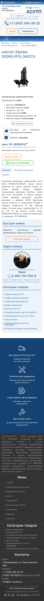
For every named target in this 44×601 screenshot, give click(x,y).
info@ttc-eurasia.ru (32, 2)
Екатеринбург (8, 2)
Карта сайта (34, 591)
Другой (20, 15)
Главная (9, 482)
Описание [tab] (6, 170)
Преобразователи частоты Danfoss (20, 312)
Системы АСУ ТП (12, 309)
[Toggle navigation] (6, 39)
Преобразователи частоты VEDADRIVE (17, 324)
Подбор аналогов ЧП (14, 294)
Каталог (9, 496)
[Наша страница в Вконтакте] (5, 595)
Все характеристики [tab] (23, 170)
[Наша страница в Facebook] (9, 595)
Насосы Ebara (11, 319)
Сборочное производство (16, 301)
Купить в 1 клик (12, 157)
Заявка (12, 31)
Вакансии (10, 514)
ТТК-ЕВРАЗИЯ (36, 595)
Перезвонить (28, 31)
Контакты (10, 518)
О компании (11, 509)
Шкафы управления (13, 305)
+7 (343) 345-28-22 (13, 572)
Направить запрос (22, 239)
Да (12, 15)
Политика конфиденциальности (17, 591)
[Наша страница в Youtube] (13, 595)
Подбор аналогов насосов (16, 298)
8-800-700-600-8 (24, 276)
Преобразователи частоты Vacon (20, 316)
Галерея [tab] (5, 175)
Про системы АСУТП (15, 505)
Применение (11, 500)
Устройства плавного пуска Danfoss (21, 328)
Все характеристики (21, 123)
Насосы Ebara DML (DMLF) (24, 150)
